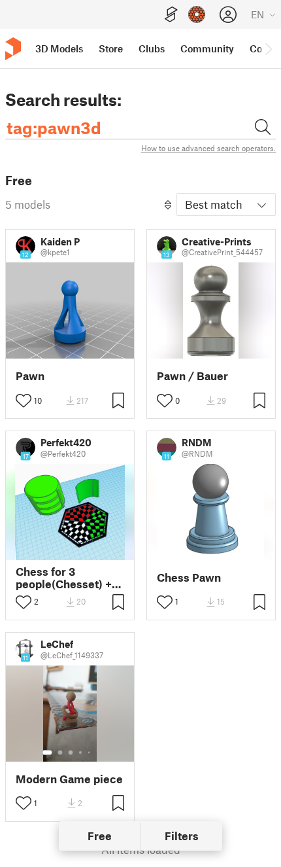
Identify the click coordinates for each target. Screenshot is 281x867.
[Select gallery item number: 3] (70, 752)
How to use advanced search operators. (208, 147)
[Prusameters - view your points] (196, 14)
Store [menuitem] (111, 48)
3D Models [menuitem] (59, 48)
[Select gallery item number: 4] (81, 752)
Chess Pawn (189, 577)
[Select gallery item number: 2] (60, 752)
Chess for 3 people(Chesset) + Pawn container (64, 577)
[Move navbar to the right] (267, 48)
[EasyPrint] (171, 14)
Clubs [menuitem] (152, 48)
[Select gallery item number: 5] (90, 752)
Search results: (63, 99)
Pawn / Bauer (192, 376)
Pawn (30, 376)
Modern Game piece (69, 779)
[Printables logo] (13, 48)
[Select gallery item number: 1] (47, 752)
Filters (182, 835)
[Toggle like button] (23, 400)
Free (100, 835)
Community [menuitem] (207, 48)
